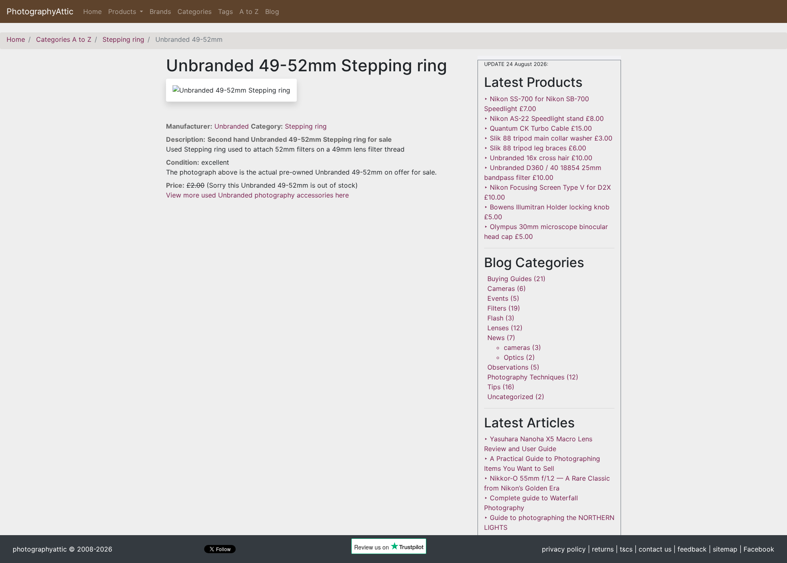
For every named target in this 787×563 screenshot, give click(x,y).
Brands (160, 11)
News (496, 338)
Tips (493, 387)
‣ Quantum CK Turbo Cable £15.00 (538, 128)
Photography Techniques (525, 377)
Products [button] (123, 11)
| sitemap (723, 549)
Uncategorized (510, 397)
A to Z (249, 11)
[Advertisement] (315, 257)
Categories (194, 11)
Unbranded (232, 126)
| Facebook (756, 549)
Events (497, 298)
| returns (601, 549)
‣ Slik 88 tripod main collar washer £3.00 (548, 138)
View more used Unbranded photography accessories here (257, 195)
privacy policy (564, 549)
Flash (495, 318)
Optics (514, 357)
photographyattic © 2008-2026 (62, 549)
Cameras (501, 288)
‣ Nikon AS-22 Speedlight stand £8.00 (544, 118)
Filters (496, 308)
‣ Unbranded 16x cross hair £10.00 (538, 158)
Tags (225, 11)
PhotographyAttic (40, 11)
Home (94, 11)
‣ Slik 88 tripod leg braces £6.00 (535, 148)
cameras (517, 347)
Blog (272, 11)
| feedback (690, 549)
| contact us (653, 549)
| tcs (624, 549)
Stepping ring (306, 126)
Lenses (498, 328)
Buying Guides (509, 279)
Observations (507, 367)
